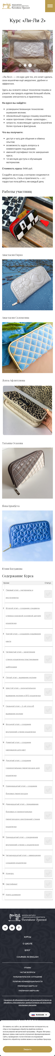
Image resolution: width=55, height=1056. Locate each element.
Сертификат (11, 884)
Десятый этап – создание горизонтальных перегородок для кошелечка (23, 768)
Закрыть (27, 1049)
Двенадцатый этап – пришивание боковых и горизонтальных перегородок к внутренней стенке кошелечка (23, 815)
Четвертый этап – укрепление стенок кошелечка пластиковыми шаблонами (22, 659)
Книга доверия (13, 894)
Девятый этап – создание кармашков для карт (18, 746)
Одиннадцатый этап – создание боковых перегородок (21, 790)
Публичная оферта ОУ (27, 986)
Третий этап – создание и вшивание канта (23, 637)
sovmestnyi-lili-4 (35, 65)
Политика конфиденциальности (27, 981)
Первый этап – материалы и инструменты (19, 594)
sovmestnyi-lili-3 (30, 65)
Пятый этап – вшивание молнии (21, 677)
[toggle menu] (50, 6)
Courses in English (27, 957)
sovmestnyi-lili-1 (20, 65)
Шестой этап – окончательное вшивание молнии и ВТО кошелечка (23, 692)
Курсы (27, 937)
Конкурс (10, 873)
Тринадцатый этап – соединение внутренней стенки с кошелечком (22, 841)
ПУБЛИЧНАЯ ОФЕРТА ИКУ (29, 991)
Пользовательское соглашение (27, 977)
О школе (27, 944)
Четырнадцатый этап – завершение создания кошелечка (23, 859)
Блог (27, 950)
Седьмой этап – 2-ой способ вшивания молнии (20, 710)
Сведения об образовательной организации (22, 1000)
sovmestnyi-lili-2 (25, 65)
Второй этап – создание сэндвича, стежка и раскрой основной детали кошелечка (23, 615)
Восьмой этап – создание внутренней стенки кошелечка (21, 728)
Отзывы (27, 967)
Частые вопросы (27, 972)
